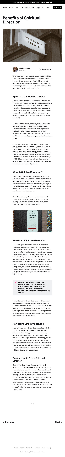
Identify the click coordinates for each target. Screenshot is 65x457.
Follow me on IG (40, 448)
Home (5, 7)
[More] (17, 7)
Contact (29, 448)
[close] (63, 2)
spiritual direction (45, 69)
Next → (58, 422)
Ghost (43, 452)
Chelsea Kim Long (31, 7)
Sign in (48, 7)
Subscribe (57, 7)
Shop (49, 448)
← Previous (8, 422)
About (11, 7)
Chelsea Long (24, 68)
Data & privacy (19, 448)
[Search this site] (43, 7)
